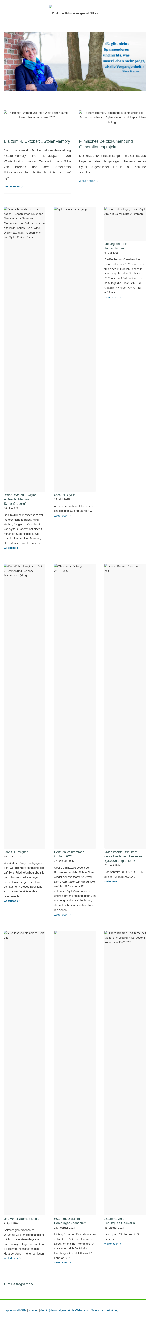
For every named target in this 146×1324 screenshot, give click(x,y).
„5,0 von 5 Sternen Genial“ (22, 1218)
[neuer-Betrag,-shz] (112, 122)
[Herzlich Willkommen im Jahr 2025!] (75, 706)
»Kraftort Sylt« (64, 495)
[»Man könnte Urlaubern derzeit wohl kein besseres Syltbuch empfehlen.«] (125, 706)
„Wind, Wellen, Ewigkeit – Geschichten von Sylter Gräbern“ (21, 499)
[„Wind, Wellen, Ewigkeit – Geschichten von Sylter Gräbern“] (24, 349)
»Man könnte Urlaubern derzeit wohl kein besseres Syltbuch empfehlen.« (123, 856)
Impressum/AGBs (15, 1310)
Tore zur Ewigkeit (16, 852)
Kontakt (33, 1310)
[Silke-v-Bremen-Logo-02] (75, 13)
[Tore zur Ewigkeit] (24, 706)
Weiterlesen (12, 186)
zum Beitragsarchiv (18, 1284)
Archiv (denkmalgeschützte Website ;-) (64, 1310)
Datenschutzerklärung (104, 1310)
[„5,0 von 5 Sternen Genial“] (24, 1073)
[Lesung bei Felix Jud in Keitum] (125, 224)
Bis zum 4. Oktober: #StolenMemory (37, 141)
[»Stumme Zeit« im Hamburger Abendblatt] (75, 1073)
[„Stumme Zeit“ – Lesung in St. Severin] (125, 1073)
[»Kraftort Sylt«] (75, 349)
